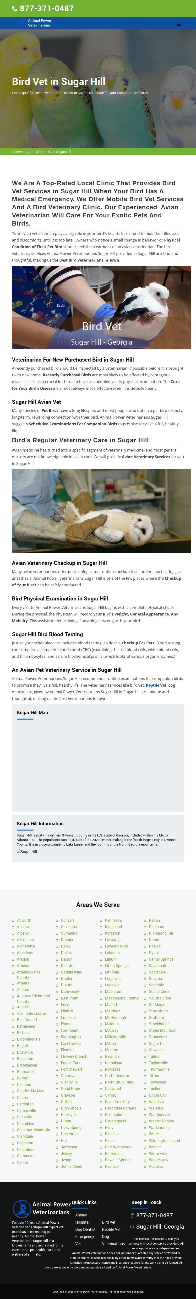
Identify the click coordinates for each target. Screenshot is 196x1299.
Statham (156, 1017)
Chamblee (25, 1123)
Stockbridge (159, 1023)
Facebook (138, 1291)
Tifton (154, 1075)
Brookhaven (27, 1065)
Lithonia (112, 972)
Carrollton (25, 1104)
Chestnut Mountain (33, 1129)
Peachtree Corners (120, 1108)
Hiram (66, 1121)
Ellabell (67, 1011)
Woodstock (158, 1159)
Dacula (67, 939)
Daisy (66, 946)
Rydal (154, 952)
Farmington (71, 1036)
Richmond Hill (161, 933)
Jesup (66, 1159)
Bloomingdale (28, 1039)
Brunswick (26, 1071)
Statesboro (158, 1011)
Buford (22, 1078)
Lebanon (112, 952)
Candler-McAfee (30, 1091)
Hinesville (69, 1114)
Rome (154, 939)
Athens (23, 965)
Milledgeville (115, 1036)
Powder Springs (118, 1159)
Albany (23, 933)
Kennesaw (113, 920)
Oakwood (113, 1088)
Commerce (26, 1155)
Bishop (23, 1032)
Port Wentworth (118, 1147)
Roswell (155, 946)
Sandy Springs (161, 959)
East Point (70, 998)
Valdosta (156, 1101)
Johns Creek (71, 1166)
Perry (109, 1127)
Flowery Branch (74, 1056)
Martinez (112, 1011)
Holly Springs (72, 1127)
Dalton (66, 959)
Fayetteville (71, 1043)
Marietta (112, 1004)
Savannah (157, 965)
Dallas (66, 952)
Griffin (66, 1101)
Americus (25, 952)
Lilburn (111, 959)
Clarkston (25, 1143)
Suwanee (156, 1049)
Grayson (68, 1095)
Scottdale (157, 972)
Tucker (154, 1088)
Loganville (113, 978)
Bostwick (25, 1052)
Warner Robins (161, 1121)
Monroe (111, 1049)
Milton (110, 1043)
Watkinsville (159, 1127)
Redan (154, 920)
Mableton (113, 991)
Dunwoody (70, 991)
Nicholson (113, 1062)
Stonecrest (158, 1036)
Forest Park (70, 1062)
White (154, 1133)
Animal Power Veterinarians (90, 1291)
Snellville (156, 985)
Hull (64, 1140)
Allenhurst (25, 939)
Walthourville (160, 1114)
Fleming (68, 1049)
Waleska (156, 1108)
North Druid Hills (119, 1082)
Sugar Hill (32, 151)
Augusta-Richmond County (33, 998)
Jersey (66, 1153)
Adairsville (25, 926)
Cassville (24, 1117)
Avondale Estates (32, 1013)
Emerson (68, 1017)
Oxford (110, 1095)
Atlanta (23, 983)
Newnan (112, 1056)
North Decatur (117, 1075)
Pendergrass (115, 1121)
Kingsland (113, 926)
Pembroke (113, 1114)
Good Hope (70, 1088)
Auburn (23, 989)
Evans (66, 1023)
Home (16, 151)
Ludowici (112, 985)
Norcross (112, 1069)
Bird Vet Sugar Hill (57, 151)
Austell (23, 1007)
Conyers (68, 920)
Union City (158, 1095)
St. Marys (157, 1004)
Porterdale (113, 1153)
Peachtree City (117, 1101)
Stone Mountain (162, 1030)
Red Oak (112, 1166)
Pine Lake (113, 1133)
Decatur (68, 965)
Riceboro (156, 926)
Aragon (23, 959)
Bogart (22, 1045)
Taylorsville (158, 1062)
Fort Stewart (71, 1069)
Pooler (110, 1140)
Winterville (158, 1153)
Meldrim (112, 1023)
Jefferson (69, 1147)
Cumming (69, 933)
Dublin (66, 978)
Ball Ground (27, 1019)
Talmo (154, 1056)
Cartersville (26, 1110)
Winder (155, 1147)
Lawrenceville (116, 946)
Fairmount (70, 1030)
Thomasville (159, 1069)
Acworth (24, 920)
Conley (22, 1162)
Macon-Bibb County (122, 998)
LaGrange (113, 939)
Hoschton (69, 1133)
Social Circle (159, 991)
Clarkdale (25, 1136)
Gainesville (70, 1075)
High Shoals (71, 1108)
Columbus (25, 1149)
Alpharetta (26, 946)
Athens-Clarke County (28, 974)
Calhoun (24, 1084)
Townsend (157, 1082)
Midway (111, 1030)
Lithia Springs (117, 965)
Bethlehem (26, 1026)
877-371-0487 (47, 8)
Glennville (69, 1082)
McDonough (115, 1017)
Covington (69, 926)
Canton (23, 1097)
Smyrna (155, 978)
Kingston (112, 933)
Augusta (156, 1166)
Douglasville (71, 972)
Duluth (66, 985)
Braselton (25, 1058)
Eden (65, 1004)
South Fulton (160, 998)
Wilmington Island (164, 1140)
